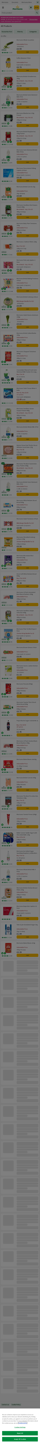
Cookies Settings (19, 1427)
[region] (20, 1425)
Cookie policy (22, 1423)
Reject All (20, 1433)
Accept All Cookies (20, 1439)
